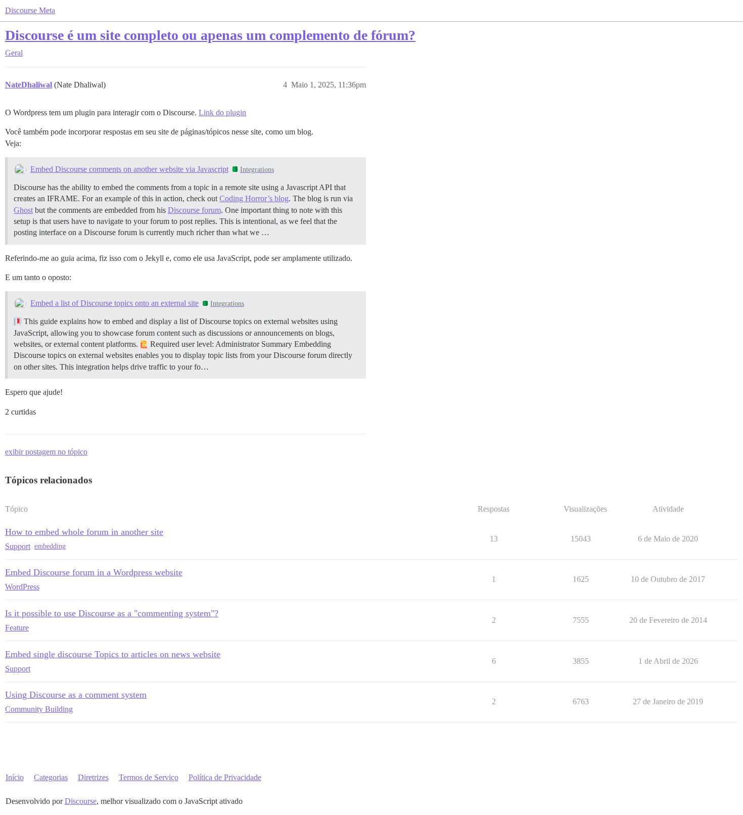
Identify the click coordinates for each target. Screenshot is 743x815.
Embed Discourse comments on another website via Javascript (129, 169)
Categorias (51, 777)
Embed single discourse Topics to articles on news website (112, 654)
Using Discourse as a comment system (76, 695)
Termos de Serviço (148, 777)
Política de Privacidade (225, 777)
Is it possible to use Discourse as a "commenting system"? (111, 613)
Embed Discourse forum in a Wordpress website (93, 572)
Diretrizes (93, 777)
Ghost (23, 210)
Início (15, 777)
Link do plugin (222, 112)
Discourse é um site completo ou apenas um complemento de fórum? (210, 35)
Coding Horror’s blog (254, 198)
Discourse (81, 801)
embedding (50, 546)
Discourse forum (194, 210)
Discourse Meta (30, 10)
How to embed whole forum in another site (84, 532)
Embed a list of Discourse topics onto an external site (114, 303)
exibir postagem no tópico (46, 451)
